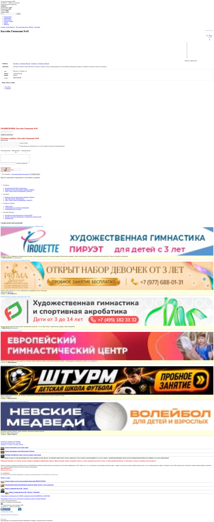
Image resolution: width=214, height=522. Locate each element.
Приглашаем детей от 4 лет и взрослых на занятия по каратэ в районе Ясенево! (23, 498)
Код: (12, 169)
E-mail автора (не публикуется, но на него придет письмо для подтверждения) (42, 146)
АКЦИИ (3, 444)
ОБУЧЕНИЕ (16, 441)
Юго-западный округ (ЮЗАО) (24, 27)
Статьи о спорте (8, 21)
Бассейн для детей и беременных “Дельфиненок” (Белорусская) (23, 216)
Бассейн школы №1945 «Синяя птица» (16, 188)
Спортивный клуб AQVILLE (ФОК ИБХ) (17, 207)
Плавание (34, 63)
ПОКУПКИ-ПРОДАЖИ (8, 443)
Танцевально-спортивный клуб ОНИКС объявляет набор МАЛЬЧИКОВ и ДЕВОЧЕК (25, 496)
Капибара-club (9, 218)
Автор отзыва (24, 143)
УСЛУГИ (9, 444)
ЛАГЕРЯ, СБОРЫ (18, 444)
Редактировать (209, 30)
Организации (8, 16)
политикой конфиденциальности (21, 174)
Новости (6, 24)
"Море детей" (9, 206)
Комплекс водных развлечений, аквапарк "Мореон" (20, 189)
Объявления (7, 18)
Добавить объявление (6, 134)
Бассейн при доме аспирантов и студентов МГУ (18, 215)
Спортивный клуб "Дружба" (13, 209)
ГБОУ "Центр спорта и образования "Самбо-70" (19, 191)
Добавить (3, 6)
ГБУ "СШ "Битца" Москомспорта (14, 198)
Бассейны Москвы (25, 63)
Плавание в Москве (43, 63)
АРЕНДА (18, 443)
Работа (6, 23)
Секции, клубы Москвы (7, 27)
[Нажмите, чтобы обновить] (6, 169)
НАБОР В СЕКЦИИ (6, 441)
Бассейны (37, 27)
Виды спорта (7, 19)
